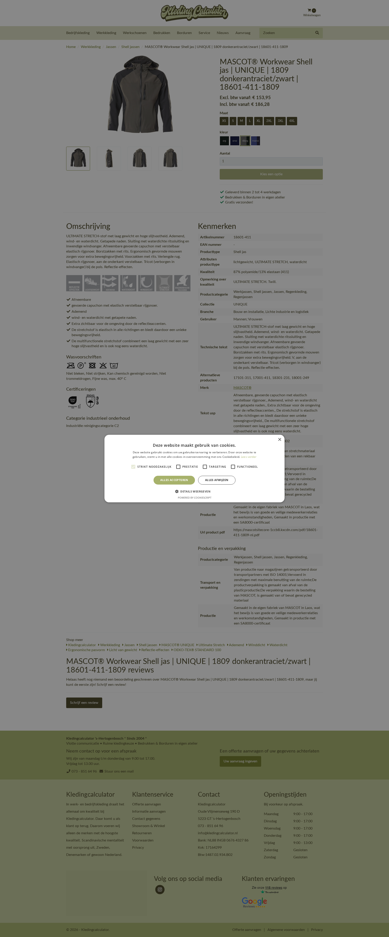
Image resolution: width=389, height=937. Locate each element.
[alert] (194, 468)
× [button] (279, 439)
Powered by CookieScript (194, 497)
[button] (194, 491)
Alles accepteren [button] (174, 480)
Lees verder (248, 457)
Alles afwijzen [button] (216, 480)
